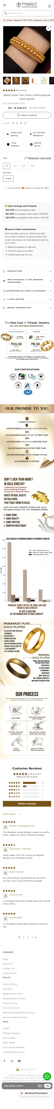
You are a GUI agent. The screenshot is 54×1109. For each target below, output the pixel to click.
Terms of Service (11, 1008)
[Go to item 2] (16, 81)
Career (6, 1028)
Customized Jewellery (14, 1047)
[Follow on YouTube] (19, 1061)
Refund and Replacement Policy (19, 1012)
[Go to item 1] (7, 81)
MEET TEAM (9, 1042)
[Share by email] (25, 123)
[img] (9, 822)
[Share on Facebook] (13, 123)
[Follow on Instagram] (11, 1061)
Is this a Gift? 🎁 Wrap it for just (28, 188)
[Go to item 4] (35, 81)
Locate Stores (10, 973)
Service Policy (10, 984)
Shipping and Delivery (14, 998)
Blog (5, 959)
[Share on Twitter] (17, 123)
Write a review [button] (27, 803)
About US (8, 963)
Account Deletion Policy (15, 1017)
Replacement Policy (13, 993)
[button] (9, 90)
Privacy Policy (10, 1003)
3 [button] (28, 937)
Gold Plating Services (13, 1052)
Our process (9, 1038)
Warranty (7, 989)
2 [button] (23, 937)
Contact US (8, 968)
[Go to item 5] (44, 81)
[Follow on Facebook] (4, 1061)
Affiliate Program (11, 1033)
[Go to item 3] (25, 81)
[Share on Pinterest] (21, 123)
